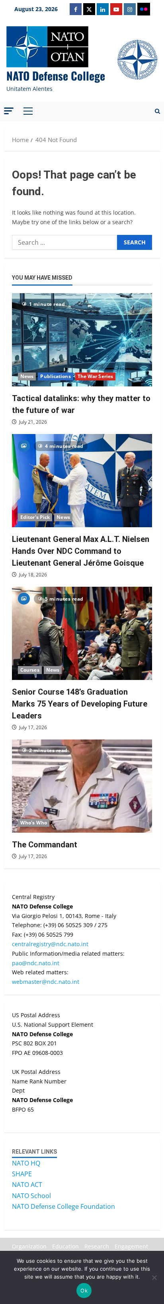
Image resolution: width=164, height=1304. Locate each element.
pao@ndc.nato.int (35, 963)
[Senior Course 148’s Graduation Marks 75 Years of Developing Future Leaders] (82, 633)
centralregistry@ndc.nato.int (50, 944)
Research (96, 1246)
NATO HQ (26, 1163)
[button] (9, 111)
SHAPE (22, 1174)
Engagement (131, 1246)
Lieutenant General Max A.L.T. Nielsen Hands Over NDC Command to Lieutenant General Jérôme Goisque (80, 551)
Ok (84, 1290)
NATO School (31, 1195)
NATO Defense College (55, 75)
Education (65, 1246)
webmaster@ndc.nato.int (45, 981)
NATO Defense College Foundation (63, 1206)
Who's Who (33, 822)
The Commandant (44, 844)
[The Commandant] (82, 786)
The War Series (95, 376)
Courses (29, 669)
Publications (55, 376)
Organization (29, 1246)
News (26, 376)
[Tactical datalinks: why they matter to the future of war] (82, 339)
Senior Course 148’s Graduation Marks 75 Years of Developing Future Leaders (79, 703)
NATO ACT (27, 1184)
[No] (154, 1277)
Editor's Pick (35, 517)
